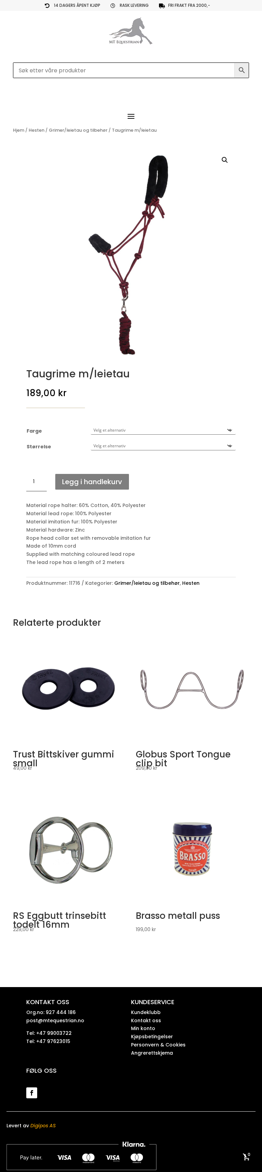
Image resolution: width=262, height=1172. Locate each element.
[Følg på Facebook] (31, 1092)
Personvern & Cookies (158, 1044)
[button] (225, 160)
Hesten (36, 130)
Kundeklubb (146, 1012)
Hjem (18, 130)
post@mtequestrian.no (55, 1020)
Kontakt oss (146, 1020)
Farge (34, 431)
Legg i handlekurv (92, 482)
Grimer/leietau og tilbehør (78, 130)
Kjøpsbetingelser (152, 1036)
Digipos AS (43, 1125)
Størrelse (39, 446)
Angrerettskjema (152, 1053)
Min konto (143, 1028)
